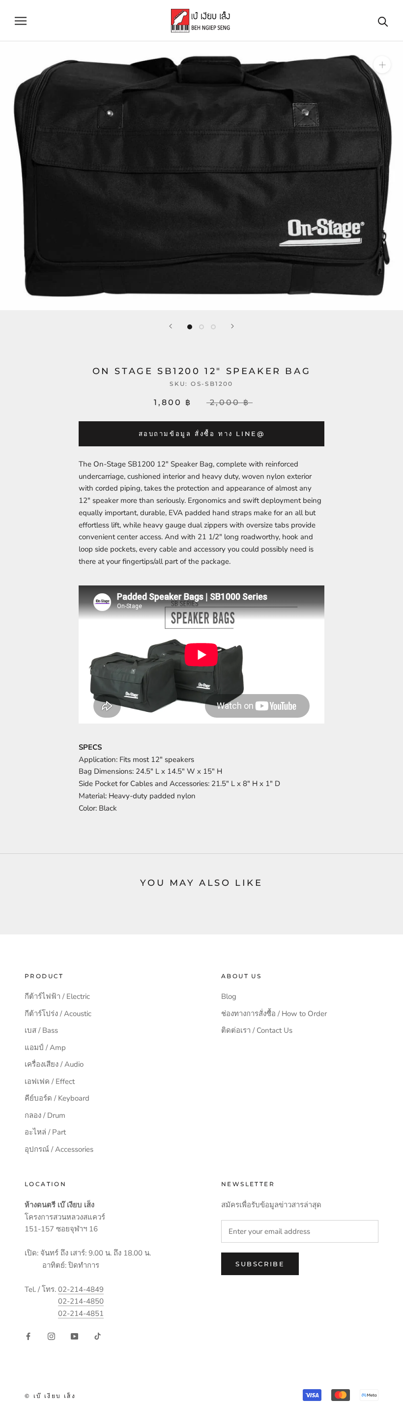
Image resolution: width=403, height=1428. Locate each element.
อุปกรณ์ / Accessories (59, 1149)
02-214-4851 (81, 1313)
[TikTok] (97, 1336)
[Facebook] (28, 1336)
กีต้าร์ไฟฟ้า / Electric (57, 996)
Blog (228, 996)
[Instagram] (51, 1336)
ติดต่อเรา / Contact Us (256, 1030)
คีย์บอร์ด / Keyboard (57, 1098)
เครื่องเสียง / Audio (54, 1064)
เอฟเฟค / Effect (50, 1081)
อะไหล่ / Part (45, 1132)
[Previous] (170, 326)
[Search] (383, 21)
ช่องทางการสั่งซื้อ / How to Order (274, 1014)
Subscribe (260, 1264)
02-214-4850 (81, 1301)
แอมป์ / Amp (45, 1047)
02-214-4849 (81, 1289)
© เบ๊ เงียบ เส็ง (50, 1395)
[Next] (232, 326)
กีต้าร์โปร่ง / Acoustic (58, 1014)
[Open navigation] (21, 21)
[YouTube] (74, 1336)
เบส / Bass (41, 1030)
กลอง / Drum (45, 1115)
